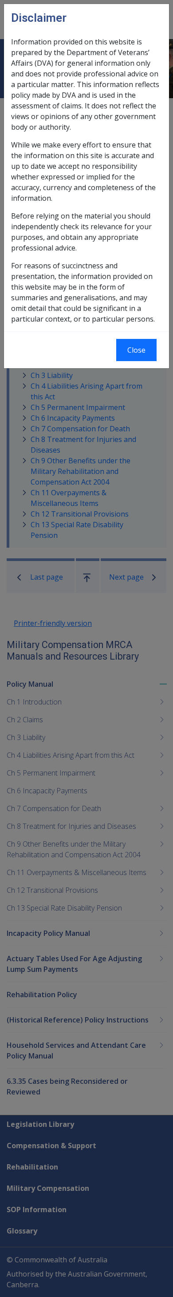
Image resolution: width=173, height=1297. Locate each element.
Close (136, 350)
